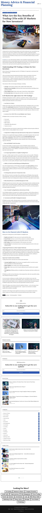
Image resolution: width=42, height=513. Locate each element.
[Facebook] (19, 511)
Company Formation (6, 438)
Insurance (5, 433)
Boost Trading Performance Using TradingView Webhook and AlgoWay (20, 352)
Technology (5, 431)
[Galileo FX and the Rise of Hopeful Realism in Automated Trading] (33, 346)
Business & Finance (6, 413)
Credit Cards (5, 435)
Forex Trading (8, 10)
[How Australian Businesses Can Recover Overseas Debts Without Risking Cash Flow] (6, 403)
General (4, 428)
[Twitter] (20, 511)
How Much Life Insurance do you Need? (16, 468)
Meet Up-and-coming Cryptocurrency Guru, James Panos (20, 449)
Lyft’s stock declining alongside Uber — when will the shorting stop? (22, 453)
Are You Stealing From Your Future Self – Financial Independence (21, 463)
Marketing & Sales (6, 436)
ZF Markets (5, 59)
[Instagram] (23, 511)
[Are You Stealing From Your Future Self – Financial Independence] (6, 465)
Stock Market (15, 12)
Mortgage (26, 499)
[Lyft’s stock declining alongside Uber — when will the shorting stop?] (6, 455)
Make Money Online (6, 440)
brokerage (7, 295)
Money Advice (5, 416)
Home (4, 10)
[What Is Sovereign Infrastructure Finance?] (8, 346)
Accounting (5, 426)
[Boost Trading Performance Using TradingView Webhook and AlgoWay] (21, 346)
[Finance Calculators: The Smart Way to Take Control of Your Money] (6, 383)
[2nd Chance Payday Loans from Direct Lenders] (6, 460)
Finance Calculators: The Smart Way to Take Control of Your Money (22, 381)
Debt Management (6, 423)
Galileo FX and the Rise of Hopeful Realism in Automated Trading (33, 352)
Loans (25, 496)
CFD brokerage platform (13, 295)
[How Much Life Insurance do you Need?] (6, 470)
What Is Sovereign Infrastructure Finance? (7, 352)
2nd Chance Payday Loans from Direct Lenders (18, 458)
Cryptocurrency (6, 418)
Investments (10, 12)
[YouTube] (21, 511)
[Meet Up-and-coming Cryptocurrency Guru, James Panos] (6, 451)
